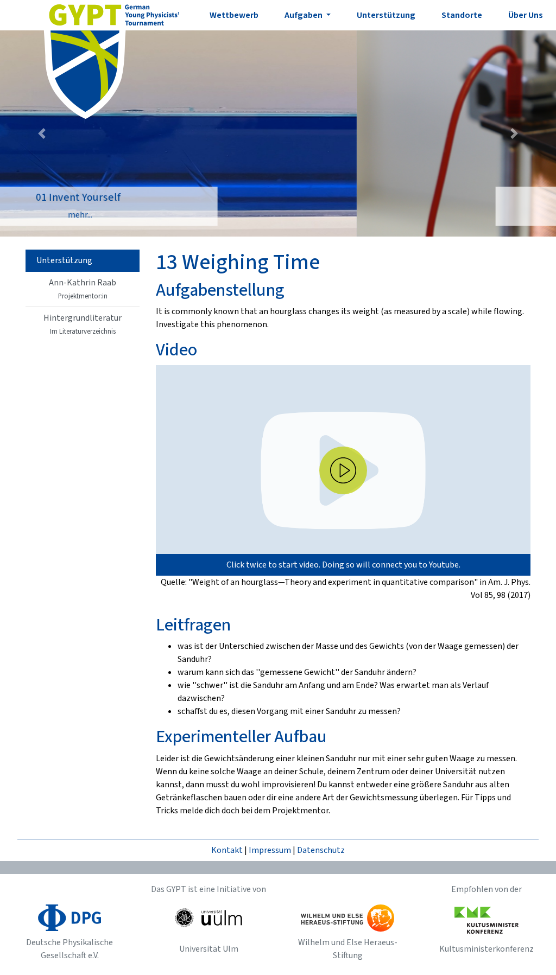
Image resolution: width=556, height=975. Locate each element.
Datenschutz (321, 850)
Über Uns (525, 15)
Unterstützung (386, 15)
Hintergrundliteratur (82, 324)
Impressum (270, 850)
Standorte (461, 15)
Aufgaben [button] (304, 15)
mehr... (280, 215)
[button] (42, 133)
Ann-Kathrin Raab (82, 289)
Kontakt (227, 850)
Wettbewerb (234, 15)
